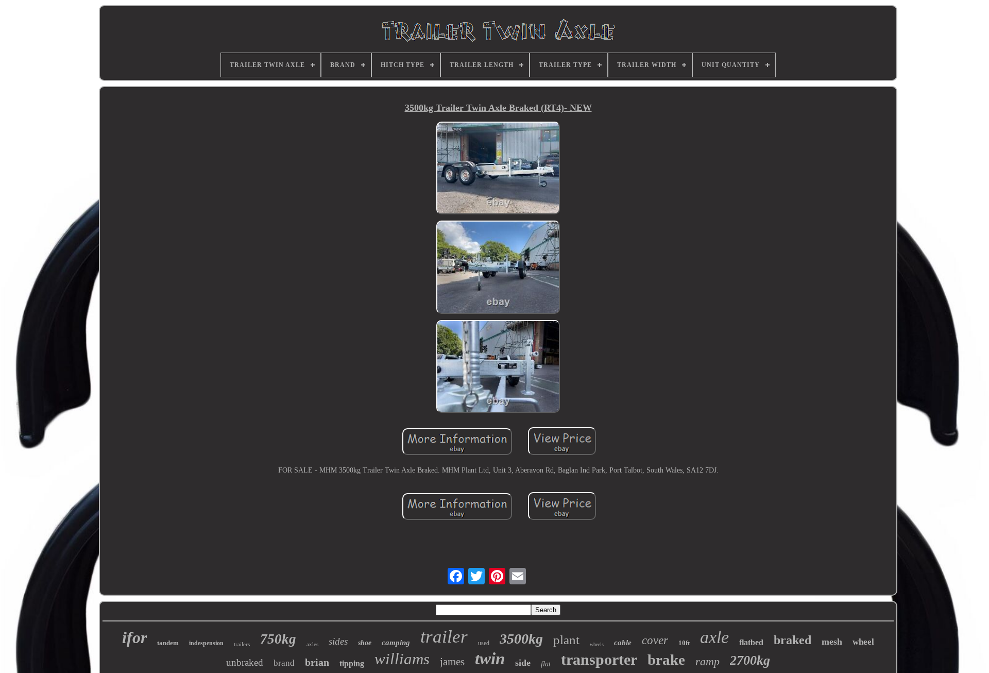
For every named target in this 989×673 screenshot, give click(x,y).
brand (284, 663)
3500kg (521, 639)
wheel (863, 642)
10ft (684, 643)
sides (338, 641)
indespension (206, 643)
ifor (134, 637)
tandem (168, 643)
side (523, 663)
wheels (597, 644)
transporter (599, 659)
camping (396, 642)
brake (666, 659)
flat (546, 664)
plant (566, 640)
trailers (242, 644)
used (483, 643)
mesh (832, 641)
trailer (444, 637)
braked (792, 640)
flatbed (751, 642)
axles (312, 644)
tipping (351, 663)
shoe (364, 643)
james (452, 661)
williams (402, 659)
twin (490, 658)
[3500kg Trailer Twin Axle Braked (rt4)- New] (498, 169)
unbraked (244, 662)
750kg (278, 639)
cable (623, 642)
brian (317, 662)
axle (714, 637)
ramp (707, 661)
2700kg (750, 660)
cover (655, 640)
